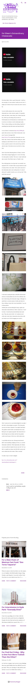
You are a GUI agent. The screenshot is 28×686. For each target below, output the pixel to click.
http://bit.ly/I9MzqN (19, 130)
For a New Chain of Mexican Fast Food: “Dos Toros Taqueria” (12, 562)
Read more (23, 581)
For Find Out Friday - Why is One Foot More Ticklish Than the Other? (13, 654)
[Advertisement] (14, 522)
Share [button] (22, 473)
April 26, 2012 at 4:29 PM (16, 484)
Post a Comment (11, 581)
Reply (8, 490)
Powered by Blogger (15, 681)
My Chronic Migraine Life (9, 23)
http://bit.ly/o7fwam (6, 137)
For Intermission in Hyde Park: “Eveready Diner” (13, 608)
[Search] (22, 3)
